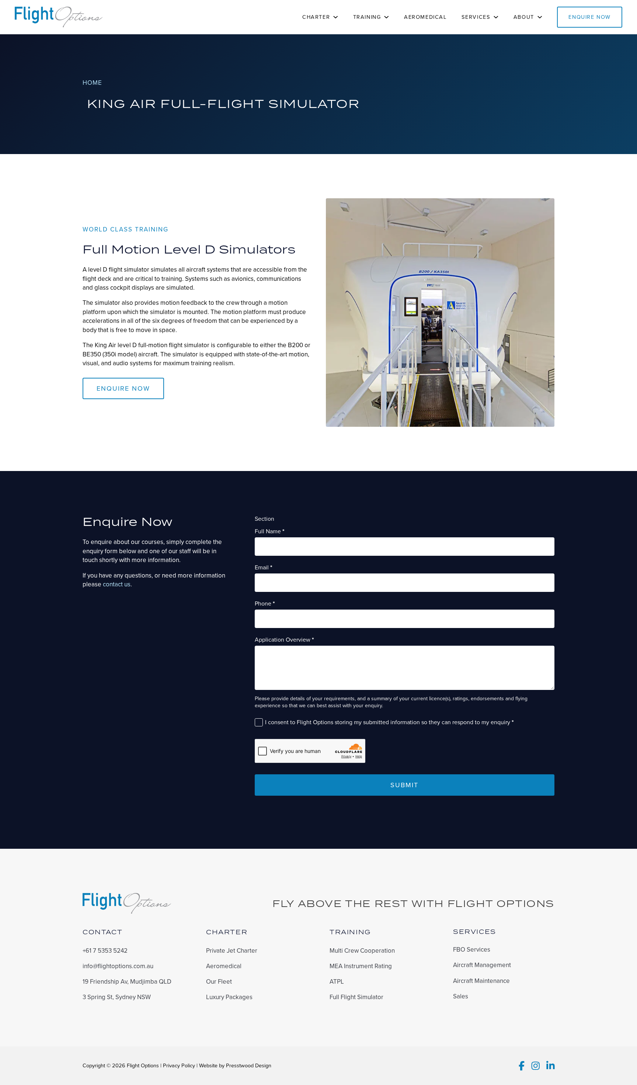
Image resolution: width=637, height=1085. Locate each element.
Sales (460, 996)
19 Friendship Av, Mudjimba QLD (127, 981)
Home (92, 83)
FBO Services (471, 949)
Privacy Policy (179, 1065)
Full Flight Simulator (356, 997)
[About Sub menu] (540, 17)
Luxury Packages (229, 997)
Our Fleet (219, 981)
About (524, 17)
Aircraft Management (482, 965)
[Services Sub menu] (496, 17)
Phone (265, 604)
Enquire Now (589, 17)
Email (263, 568)
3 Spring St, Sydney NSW (117, 997)
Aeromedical (425, 17)
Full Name (270, 531)
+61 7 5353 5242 (105, 950)
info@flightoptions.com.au (118, 966)
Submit (404, 785)
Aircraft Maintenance (481, 981)
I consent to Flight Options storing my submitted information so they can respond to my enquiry (389, 722)
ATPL (337, 981)
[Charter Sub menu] (335, 17)
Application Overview (284, 640)
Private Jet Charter (231, 950)
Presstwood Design (248, 1065)
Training (367, 17)
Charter (316, 17)
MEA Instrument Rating (361, 966)
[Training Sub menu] (386, 17)
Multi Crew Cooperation (362, 950)
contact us (116, 584)
